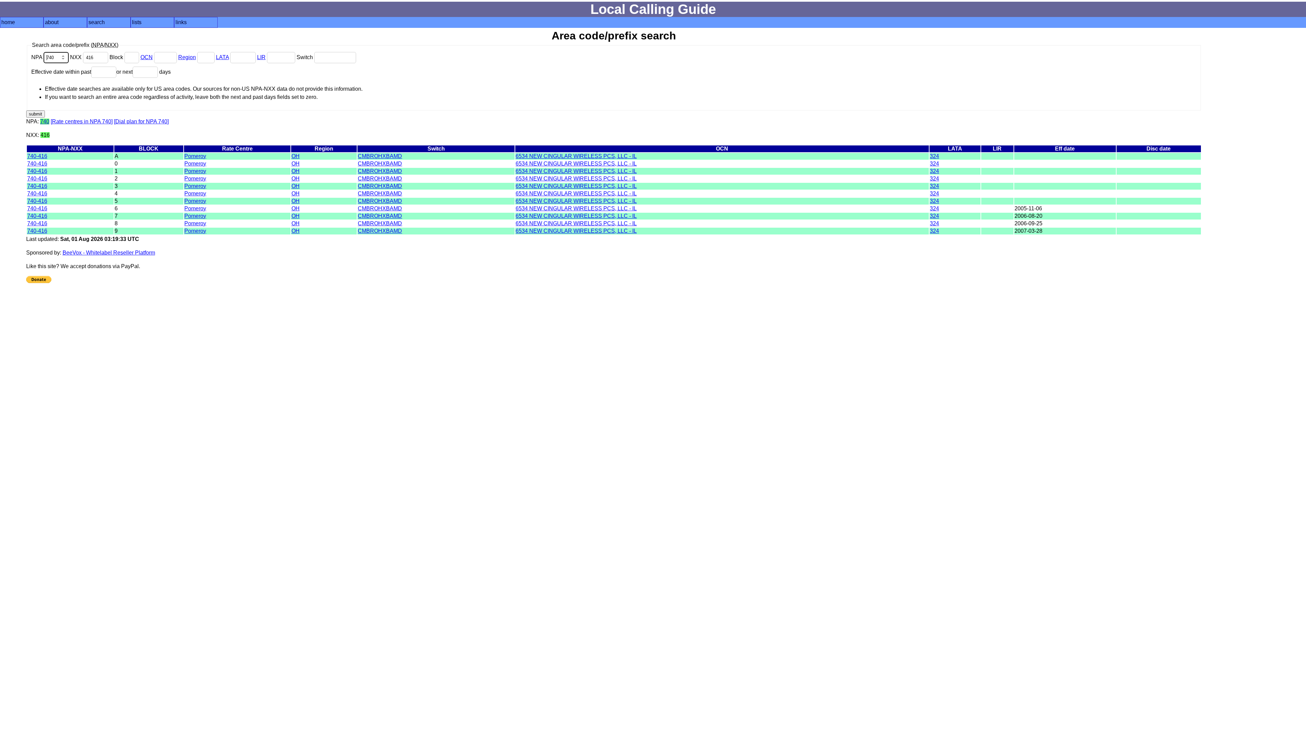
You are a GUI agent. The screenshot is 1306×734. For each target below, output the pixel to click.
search (96, 22)
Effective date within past (61, 72)
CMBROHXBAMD (380, 156)
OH (295, 156)
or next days (143, 72)
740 (44, 121)
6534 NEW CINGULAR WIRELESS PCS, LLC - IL (576, 156)
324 (934, 156)
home (8, 22)
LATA (222, 57)
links (181, 22)
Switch (305, 57)
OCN (146, 57)
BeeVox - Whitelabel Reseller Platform (109, 253)
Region (187, 57)
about (51, 22)
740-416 (37, 156)
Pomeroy (195, 156)
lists (136, 22)
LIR (261, 57)
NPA (37, 57)
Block (117, 57)
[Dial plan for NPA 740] (141, 121)
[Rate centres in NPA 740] (82, 121)
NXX (76, 57)
